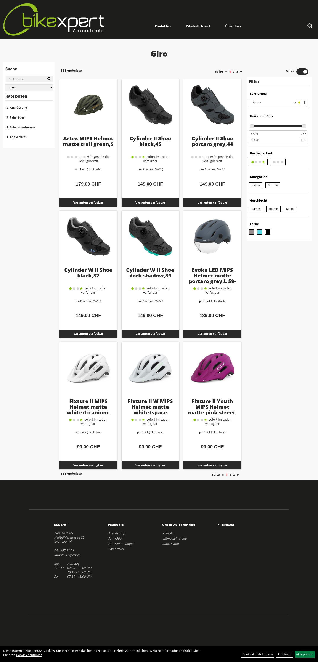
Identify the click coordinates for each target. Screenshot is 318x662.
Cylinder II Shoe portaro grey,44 (212, 141)
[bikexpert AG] (53, 19)
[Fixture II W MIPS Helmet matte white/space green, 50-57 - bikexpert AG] (150, 371)
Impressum (170, 544)
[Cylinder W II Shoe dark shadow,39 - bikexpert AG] (150, 240)
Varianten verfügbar (88, 202)
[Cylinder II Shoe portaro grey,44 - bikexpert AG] (212, 109)
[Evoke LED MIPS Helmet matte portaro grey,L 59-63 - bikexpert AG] (212, 240)
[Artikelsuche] (310, 26)
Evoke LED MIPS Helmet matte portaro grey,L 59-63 (212, 278)
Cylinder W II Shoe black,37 (88, 272)
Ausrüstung (18, 108)
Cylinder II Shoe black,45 (150, 141)
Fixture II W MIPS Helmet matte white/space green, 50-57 (150, 410)
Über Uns (232, 26)
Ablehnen (285, 654)
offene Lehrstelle (174, 538)
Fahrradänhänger (22, 127)
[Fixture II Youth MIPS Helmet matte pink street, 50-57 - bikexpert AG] (212, 371)
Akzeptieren (304, 654)
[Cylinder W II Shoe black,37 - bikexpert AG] (88, 240)
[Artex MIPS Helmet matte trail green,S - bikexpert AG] (88, 109)
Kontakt (167, 533)
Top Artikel (18, 137)
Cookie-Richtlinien (29, 655)
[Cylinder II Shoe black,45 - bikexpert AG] (150, 109)
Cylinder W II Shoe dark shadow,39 (150, 272)
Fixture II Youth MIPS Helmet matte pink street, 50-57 (212, 410)
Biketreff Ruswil (198, 26)
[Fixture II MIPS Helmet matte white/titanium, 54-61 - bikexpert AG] (88, 371)
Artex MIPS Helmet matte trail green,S (88, 141)
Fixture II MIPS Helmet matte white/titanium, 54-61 (88, 410)
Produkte (162, 26)
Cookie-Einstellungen (258, 654)
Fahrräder (17, 117)
